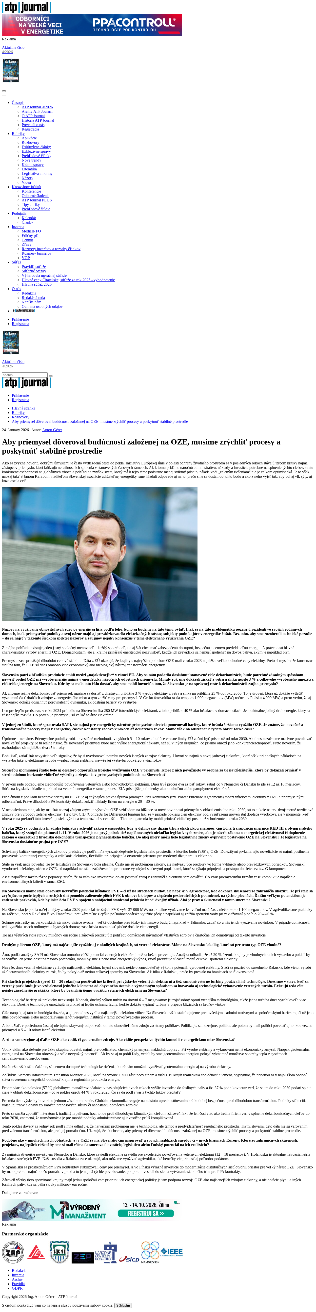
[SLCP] (129, 1262)
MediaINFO (31, 231)
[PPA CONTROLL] (92, 35)
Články (27, 222)
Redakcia (29, 293)
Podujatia (19, 213)
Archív (17, 1279)
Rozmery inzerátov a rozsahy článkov (51, 249)
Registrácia (30, 129)
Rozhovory (30, 142)
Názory (27, 178)
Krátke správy (33, 165)
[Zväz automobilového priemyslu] (13, 1262)
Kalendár (29, 218)
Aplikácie (29, 138)
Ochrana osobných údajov (42, 306)
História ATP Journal (38, 120)
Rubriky (18, 133)
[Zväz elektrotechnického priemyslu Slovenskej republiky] (83, 1262)
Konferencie (31, 191)
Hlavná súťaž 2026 (37, 284)
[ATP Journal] (26, 11)
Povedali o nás (33, 125)
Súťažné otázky (34, 271)
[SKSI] (60, 1262)
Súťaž (16, 262)
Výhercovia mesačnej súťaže (44, 275)
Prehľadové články (36, 156)
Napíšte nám (31, 302)
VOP (26, 258)
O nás (16, 289)
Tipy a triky (31, 204)
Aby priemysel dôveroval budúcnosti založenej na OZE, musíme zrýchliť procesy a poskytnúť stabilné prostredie (100, 421)
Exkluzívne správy (36, 151)
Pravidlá (18, 1284)
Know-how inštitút (26, 187)
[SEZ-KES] (36, 1262)
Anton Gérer (52, 430)
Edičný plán (31, 235)
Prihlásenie (20, 319)
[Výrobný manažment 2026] (92, 1220)
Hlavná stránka (23, 408)
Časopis (18, 102)
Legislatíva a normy (37, 173)
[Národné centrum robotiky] (106, 1262)
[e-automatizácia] (23, 311)
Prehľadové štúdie (36, 209)
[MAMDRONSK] (150, 1262)
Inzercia (18, 227)
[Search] (51, 376)
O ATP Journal (33, 116)
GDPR (17, 1288)
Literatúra (29, 169)
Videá (26, 182)
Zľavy (27, 244)
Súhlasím (123, 1305)
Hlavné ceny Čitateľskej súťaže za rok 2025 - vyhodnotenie (68, 280)
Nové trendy (31, 160)
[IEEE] (171, 1262)
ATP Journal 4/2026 (37, 107)
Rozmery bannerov (37, 253)
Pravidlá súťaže (34, 266)
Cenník (27, 240)
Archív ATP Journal (37, 111)
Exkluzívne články (36, 147)
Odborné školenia (35, 196)
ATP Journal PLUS (37, 200)
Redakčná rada (33, 297)
